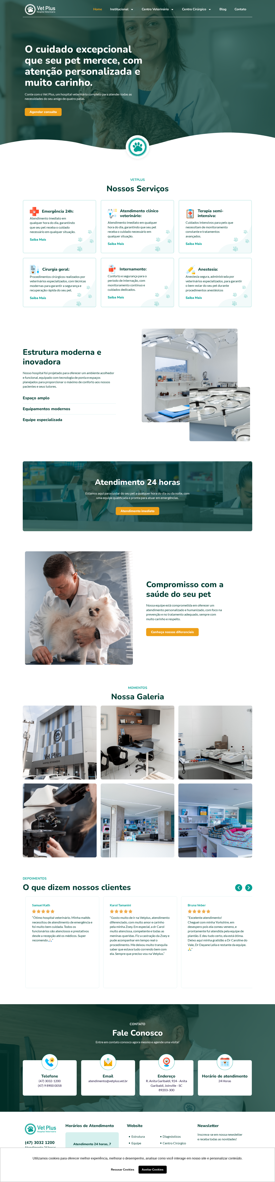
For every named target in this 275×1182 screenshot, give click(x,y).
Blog (222, 9)
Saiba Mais (38, 239)
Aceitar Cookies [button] (152, 1169)
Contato (240, 9)
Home (97, 9)
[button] (238, 887)
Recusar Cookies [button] (122, 1169)
